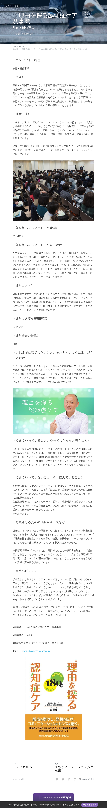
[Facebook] (57, 779)
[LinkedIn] (69, 779)
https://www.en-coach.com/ (36, 651)
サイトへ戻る (12, 5)
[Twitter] (63, 779)
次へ (56, 763)
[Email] (75, 779)
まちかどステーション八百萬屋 (74, 769)
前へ (16, 763)
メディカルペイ (24, 767)
